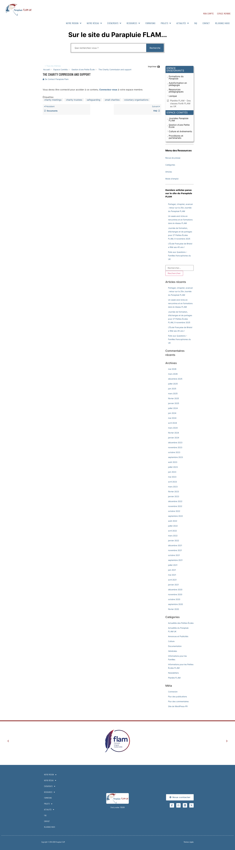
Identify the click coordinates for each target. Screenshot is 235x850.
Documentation (175, 646)
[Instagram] (178, 805)
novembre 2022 (175, 506)
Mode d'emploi (171, 179)
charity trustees (74, 99)
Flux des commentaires (178, 701)
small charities (112, 99)
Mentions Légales (189, 842)
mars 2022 (172, 535)
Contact (206, 23)
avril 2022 (172, 531)
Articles (168, 172)
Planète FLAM (174, 678)
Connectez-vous (108, 89)
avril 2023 (172, 482)
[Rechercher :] (179, 268)
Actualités (181, 23)
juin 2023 (172, 472)
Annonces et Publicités (178, 636)
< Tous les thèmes (53, 66)
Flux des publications (177, 696)
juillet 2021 (172, 565)
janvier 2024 (173, 437)
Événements (112, 23)
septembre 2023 (175, 457)
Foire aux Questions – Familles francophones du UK (179, 255)
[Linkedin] (185, 805)
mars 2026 (173, 374)
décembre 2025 (175, 379)
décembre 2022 (175, 501)
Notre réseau (93, 23)
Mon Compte (208, 13)
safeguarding (93, 99)
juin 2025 (172, 388)
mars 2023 (173, 486)
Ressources (132, 23)
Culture (171, 641)
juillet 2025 (173, 384)
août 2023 (172, 462)
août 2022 (172, 521)
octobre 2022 (174, 511)
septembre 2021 (175, 560)
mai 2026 (172, 369)
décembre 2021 (175, 545)
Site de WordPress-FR (178, 706)
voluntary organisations (136, 99)
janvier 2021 (173, 584)
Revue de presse (172, 158)
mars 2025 (173, 393)
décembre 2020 (175, 589)
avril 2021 (172, 580)
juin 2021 (172, 570)
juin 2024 (172, 413)
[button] (154, 66)
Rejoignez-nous (222, 23)
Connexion (172, 691)
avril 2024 (172, 423)
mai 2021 (172, 575)
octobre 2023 (174, 452)
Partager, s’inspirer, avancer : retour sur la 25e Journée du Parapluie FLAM (180, 207)
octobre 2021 (174, 555)
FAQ (195, 23)
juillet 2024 (173, 408)
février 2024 (173, 433)
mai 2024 (172, 418)
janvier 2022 (173, 540)
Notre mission (72, 23)
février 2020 (173, 609)
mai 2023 (172, 477)
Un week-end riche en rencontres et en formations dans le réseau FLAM (180, 219)
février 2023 (173, 491)
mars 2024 (173, 428)
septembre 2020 (175, 604)
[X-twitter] (191, 805)
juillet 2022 (173, 526)
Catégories (170, 165)
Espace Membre (224, 13)
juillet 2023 (173, 467)
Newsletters (173, 673)
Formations (150, 23)
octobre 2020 (174, 599)
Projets (164, 23)
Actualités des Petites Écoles (181, 623)
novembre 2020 (175, 594)
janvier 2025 (173, 403)
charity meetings (52, 99)
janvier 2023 (173, 496)
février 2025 (173, 398)
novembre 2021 (175, 550)
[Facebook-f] (172, 805)
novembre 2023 (175, 447)
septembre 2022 (175, 516)
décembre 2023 (175, 442)
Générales (172, 651)
